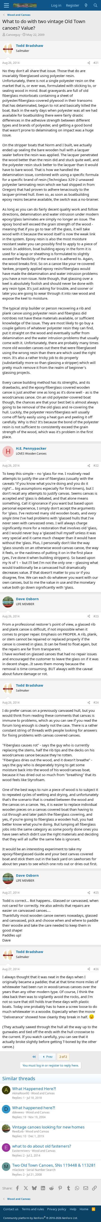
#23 (96, 616)
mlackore (18, 1170)
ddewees (18, 1112)
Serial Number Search (41, 1170)
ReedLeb (17, 1131)
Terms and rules (33, 1209)
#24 (96, 703)
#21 (96, 63)
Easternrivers (21, 1151)
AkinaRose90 (20, 1093)
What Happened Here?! (34, 1088)
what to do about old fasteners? (41, 1146)
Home (84, 1209)
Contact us (10, 1209)
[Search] (95, 5)
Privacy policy (56, 1209)
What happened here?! (33, 1107)
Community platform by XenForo (40, 1218)
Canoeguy (13, 35)
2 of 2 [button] (63, 1057)
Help (73, 1209)
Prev (49, 1057)
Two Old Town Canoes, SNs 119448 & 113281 (54, 1165)
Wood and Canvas (43, 1093)
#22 (96, 466)
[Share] (89, 63)
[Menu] (6, 5)
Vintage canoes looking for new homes (48, 1127)
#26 (96, 969)
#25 (96, 893)
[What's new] (86, 5)
